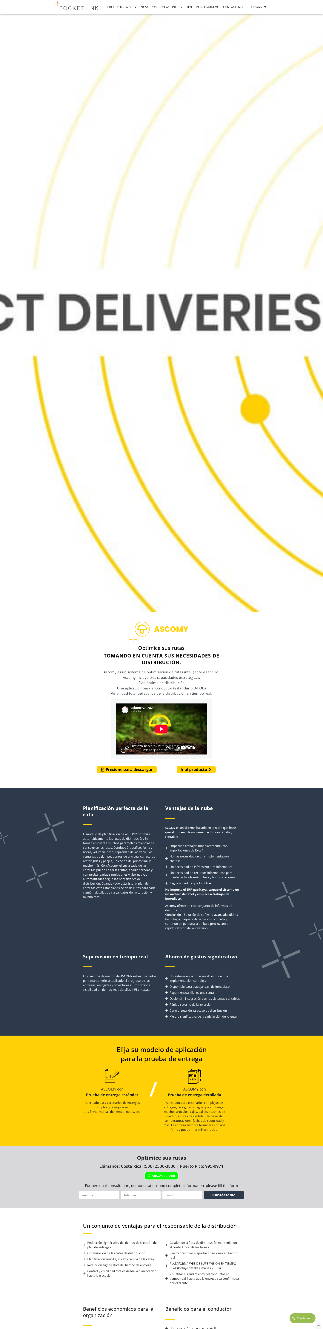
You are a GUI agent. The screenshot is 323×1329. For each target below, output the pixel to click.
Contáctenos (233, 7)
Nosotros (149, 7)
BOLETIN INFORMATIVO (203, 7)
